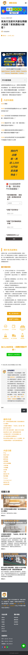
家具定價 (5, 365)
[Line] (7, 647)
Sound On (24, 71)
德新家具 (13, 2)
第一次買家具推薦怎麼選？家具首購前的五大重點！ (13, 510)
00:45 (2, 108)
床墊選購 (5, 461)
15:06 (2, 130)
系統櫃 (5, 469)
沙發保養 (5, 465)
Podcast (3, 18)
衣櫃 (4, 472)
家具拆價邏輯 (11, 365)
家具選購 (5, 457)
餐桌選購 (5, 476)
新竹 (8, 605)
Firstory (7, 73)
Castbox (21, 73)
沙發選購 (5, 467)
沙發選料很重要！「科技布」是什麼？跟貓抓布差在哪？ (13, 535)
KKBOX (18, 71)
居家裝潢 (5, 459)
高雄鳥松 (12, 605)
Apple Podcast (5, 71)
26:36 (2, 137)
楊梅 (15, 603)
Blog (4, 453)
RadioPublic (14, 73)
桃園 (5, 605)
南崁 (21, 603)
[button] (25, 3)
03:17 (2, 116)
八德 (11, 396)
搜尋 (2, 407)
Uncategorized (7, 480)
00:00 (2, 104)
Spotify (13, 71)
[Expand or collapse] (25, 80)
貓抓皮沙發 (6, 474)
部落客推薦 (6, 484)
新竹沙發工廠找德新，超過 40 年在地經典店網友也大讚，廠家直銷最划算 (13, 568)
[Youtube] (5, 647)
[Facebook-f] (2, 647)
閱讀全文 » (3, 515)
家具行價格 (18, 365)
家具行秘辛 (9, 18)
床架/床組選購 (7, 463)
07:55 (2, 123)
